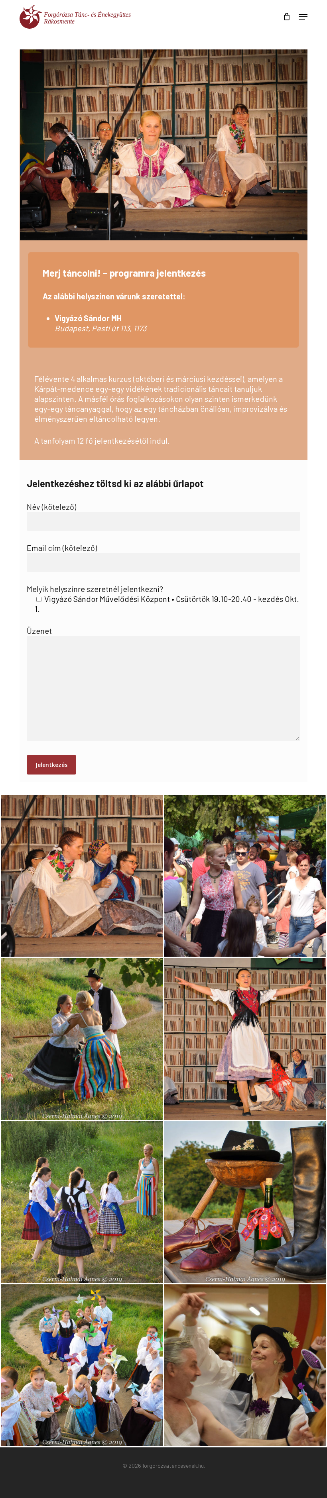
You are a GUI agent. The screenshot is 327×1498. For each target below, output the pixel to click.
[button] (303, 17)
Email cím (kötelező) (62, 547)
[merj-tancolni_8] (245, 1365)
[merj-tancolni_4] (245, 1039)
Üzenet (39, 630)
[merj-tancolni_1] (82, 876)
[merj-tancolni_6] (245, 1202)
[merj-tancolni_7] (82, 1365)
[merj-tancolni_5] (82, 1202)
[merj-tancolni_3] (82, 1039)
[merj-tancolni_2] (245, 876)
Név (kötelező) (51, 506)
